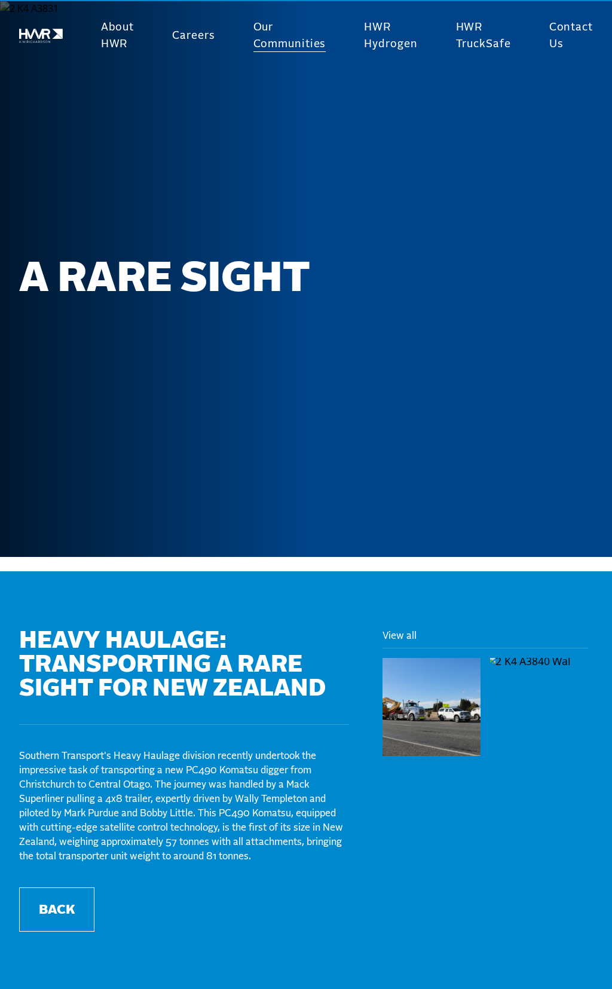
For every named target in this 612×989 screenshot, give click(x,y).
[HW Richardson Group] (41, 36)
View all (399, 636)
